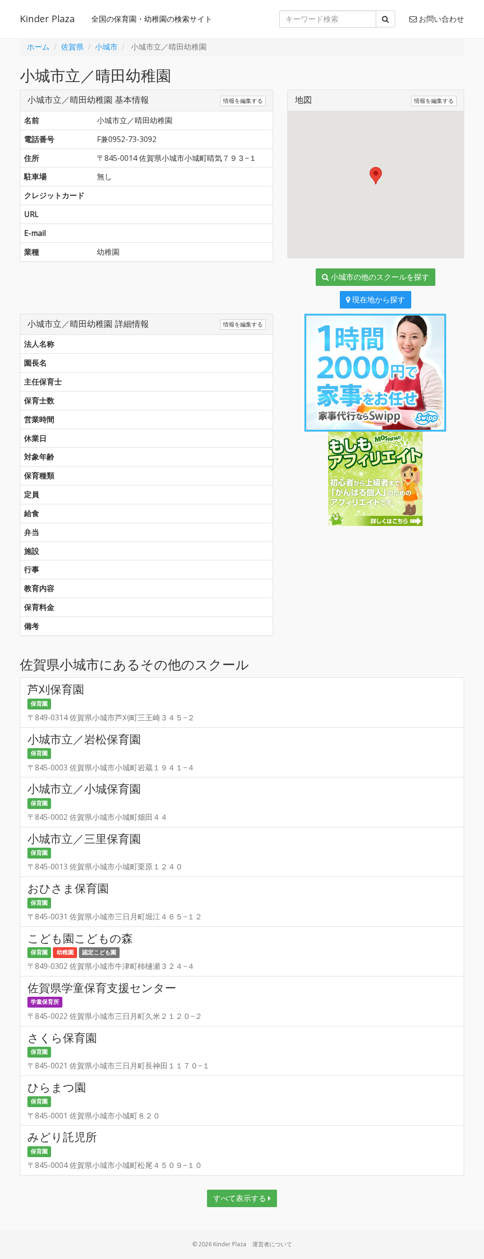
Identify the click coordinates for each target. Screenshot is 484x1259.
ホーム (38, 47)
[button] (376, 175)
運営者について (272, 1244)
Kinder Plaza (47, 18)
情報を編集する (243, 101)
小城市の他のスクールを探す (379, 277)
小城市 (106, 47)
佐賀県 (72, 47)
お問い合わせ (440, 19)
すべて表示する (240, 1198)
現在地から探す (377, 299)
